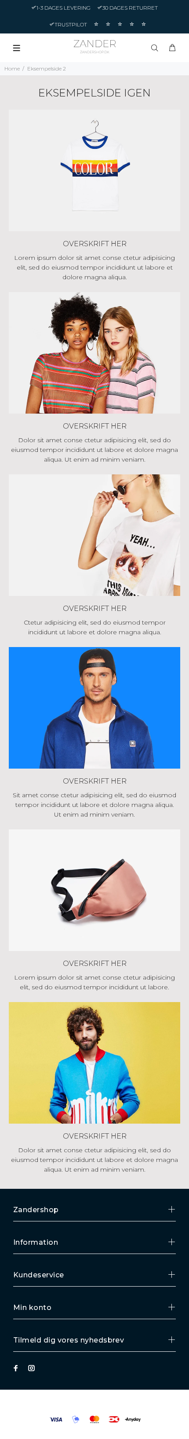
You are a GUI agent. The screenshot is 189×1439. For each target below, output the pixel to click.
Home (12, 68)
